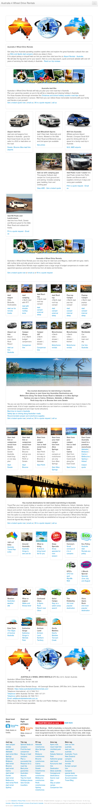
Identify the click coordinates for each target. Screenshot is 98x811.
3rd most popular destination (71, 605)
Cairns (84, 454)
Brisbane (85, 451)
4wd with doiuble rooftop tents (25, 309)
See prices (41, 145)
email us (30, 102)
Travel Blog (69, 780)
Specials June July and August (86, 578)
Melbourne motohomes (39, 779)
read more (69, 722)
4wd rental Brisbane (10, 760)
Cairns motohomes (39, 764)
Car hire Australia (85, 346)
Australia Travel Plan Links (11, 549)
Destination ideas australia (55, 769)
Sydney (84, 459)
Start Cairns (71, 467)
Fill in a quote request (75, 186)
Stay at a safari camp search (56, 605)
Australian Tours (71, 754)
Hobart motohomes (39, 774)
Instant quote (84, 466)
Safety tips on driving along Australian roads (24, 413)
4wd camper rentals (10, 745)
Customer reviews (18, 805)
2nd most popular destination (86, 608)
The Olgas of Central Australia (11, 633)
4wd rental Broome (10, 764)
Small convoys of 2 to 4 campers (71, 550)
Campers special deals (70, 771)
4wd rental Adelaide (10, 750)
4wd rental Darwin (10, 774)
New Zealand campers (70, 757)
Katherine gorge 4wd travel (56, 760)
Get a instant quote (53, 188)
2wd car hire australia (69, 745)
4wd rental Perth (12, 782)
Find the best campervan (25, 750)
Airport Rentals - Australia (73, 56)
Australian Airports (24, 774)
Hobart (84, 461)
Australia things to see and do (26, 551)
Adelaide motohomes (39, 745)
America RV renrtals (69, 762)
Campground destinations (55, 774)
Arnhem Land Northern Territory (40, 636)
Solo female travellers (25, 783)
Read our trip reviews (52, 61)
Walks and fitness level (26, 604)
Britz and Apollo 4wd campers (21, 54)
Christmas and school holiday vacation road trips (60, 95)
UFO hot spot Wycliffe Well (70, 577)
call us (54, 102)
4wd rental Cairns (10, 769)
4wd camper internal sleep (69, 312)
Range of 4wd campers (26, 755)
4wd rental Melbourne (10, 779)
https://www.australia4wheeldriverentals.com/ (31, 689)
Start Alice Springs (56, 468)
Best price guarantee (24, 769)
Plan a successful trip (26, 760)
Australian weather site (11, 603)
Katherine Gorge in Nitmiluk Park (26, 636)
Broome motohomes (39, 760)
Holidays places (26, 780)
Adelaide (85, 449)
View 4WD (41, 188)
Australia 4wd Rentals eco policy (86, 550)
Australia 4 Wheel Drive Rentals (18, 3)
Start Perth (41, 465)
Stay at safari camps (55, 783)
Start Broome (25, 466)
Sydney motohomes (39, 788)
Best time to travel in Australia (18, 411)
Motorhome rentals (56, 346)
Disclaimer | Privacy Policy (18, 801)
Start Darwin (10, 466)
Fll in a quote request (15, 231)
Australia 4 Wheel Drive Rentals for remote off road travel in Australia (25, 803)
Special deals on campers (27, 745)
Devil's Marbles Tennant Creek (55, 636)
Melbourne (86, 456)
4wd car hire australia (69, 750)
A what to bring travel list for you (41, 551)
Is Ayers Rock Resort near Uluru (41, 607)
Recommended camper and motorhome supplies (25, 416)
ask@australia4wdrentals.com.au (25, 698)
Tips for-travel (26, 778)
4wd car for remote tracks (11, 310)
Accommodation (71, 778)
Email (9, 698)
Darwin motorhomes (40, 769)
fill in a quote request (42, 102)
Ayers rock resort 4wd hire (56, 745)
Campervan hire (56, 787)
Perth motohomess (40, 783)
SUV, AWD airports (74, 147)
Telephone (11, 693)
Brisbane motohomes (39, 755)
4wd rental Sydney (10, 786)
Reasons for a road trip (26, 764)
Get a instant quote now (16, 102)
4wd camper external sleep (40, 311)
